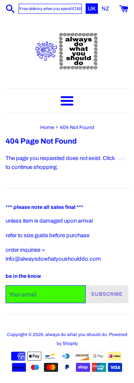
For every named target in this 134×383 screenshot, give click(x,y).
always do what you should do (76, 334)
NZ (105, 9)
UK (92, 9)
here (121, 158)
